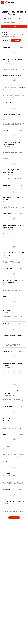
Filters (6, 40)
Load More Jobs (14, 518)
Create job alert (15, 40)
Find (15, 26)
